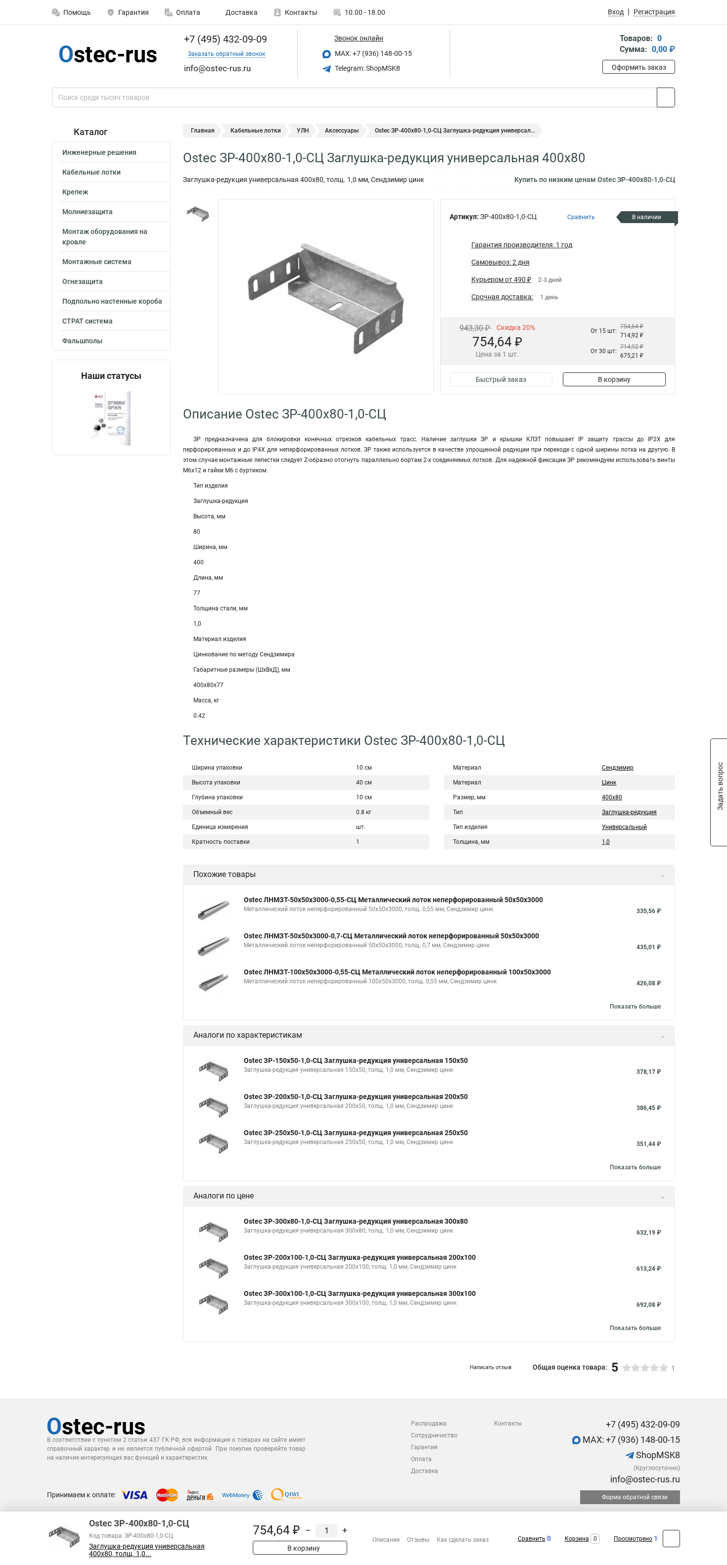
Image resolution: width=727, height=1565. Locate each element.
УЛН (303, 130)
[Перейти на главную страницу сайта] (107, 54)
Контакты (301, 12)
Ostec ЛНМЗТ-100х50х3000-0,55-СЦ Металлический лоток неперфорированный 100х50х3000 (397, 972)
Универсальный (624, 827)
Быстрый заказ (501, 379)
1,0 (606, 841)
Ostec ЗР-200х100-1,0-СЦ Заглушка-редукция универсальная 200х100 (360, 1257)
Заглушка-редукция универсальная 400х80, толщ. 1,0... (147, 1550)
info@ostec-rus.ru (644, 1479)
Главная (203, 130)
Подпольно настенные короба (112, 301)
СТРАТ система (87, 321)
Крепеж (75, 192)
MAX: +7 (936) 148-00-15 (372, 53)
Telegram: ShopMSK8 (366, 68)
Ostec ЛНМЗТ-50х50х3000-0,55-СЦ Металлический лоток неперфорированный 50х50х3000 (393, 900)
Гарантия (133, 12)
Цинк (609, 782)
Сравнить (531, 1538)
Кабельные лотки (91, 172)
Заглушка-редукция (629, 812)
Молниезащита (87, 212)
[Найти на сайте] (666, 97)
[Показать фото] (198, 214)
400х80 (612, 797)
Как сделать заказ (463, 1539)
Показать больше (635, 1006)
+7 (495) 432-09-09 (224, 39)
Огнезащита (82, 281)
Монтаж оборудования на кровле (104, 237)
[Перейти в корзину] (609, 45)
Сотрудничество (434, 1435)
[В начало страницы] (671, 1538)
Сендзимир (618, 767)
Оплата (188, 12)
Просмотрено (633, 1538)
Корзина (577, 1538)
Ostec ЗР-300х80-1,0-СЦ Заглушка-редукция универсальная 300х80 (356, 1221)
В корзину (614, 379)
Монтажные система (97, 262)
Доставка (241, 12)
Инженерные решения (99, 152)
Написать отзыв (490, 1367)
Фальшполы (82, 341)
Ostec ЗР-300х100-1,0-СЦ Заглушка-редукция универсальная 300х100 (360, 1293)
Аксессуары (342, 130)
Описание (386, 1539)
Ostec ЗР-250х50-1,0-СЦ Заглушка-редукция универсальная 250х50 (356, 1133)
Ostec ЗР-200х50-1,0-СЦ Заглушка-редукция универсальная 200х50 (356, 1097)
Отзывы (418, 1539)
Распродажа (429, 1423)
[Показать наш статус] (111, 417)
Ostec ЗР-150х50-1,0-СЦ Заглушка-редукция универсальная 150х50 (356, 1060)
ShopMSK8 (657, 1455)
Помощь (77, 12)
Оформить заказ (639, 67)
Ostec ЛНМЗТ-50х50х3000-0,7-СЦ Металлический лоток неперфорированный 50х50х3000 (391, 936)
